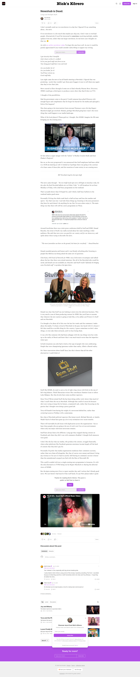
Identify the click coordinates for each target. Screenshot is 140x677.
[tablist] (48, 551)
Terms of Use (78, 639)
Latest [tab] (46, 602)
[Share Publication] (120, 3)
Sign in (135, 3)
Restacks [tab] (51, 551)
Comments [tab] (44, 551)
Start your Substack (65, 669)
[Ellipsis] (98, 566)
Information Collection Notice (69, 640)
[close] (85, 618)
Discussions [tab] (53, 602)
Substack (62, 673)
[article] (70, 610)
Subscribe (127, 3)
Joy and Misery (46, 607)
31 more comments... (46, 594)
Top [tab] (42, 602)
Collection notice (80, 665)
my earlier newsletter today (55, 45)
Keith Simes (47, 566)
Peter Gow (47, 583)
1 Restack (59, 534)
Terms (73, 665)
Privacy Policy (82, 640)
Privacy (68, 665)
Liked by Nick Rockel (50, 568)
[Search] (116, 3)
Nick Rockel (47, 17)
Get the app (78, 669)
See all (44, 640)
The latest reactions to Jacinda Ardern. (51, 609)
